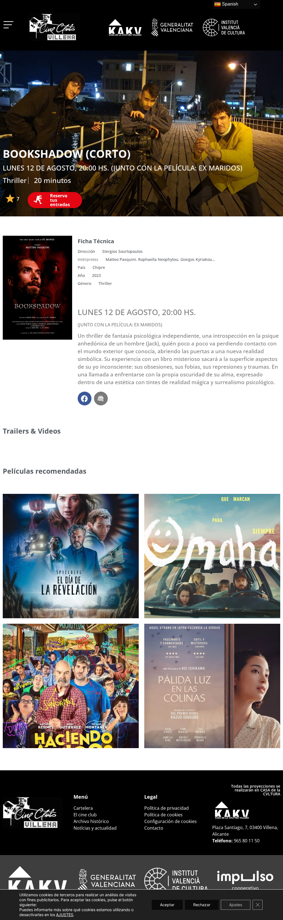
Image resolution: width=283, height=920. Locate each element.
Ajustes (235, 904)
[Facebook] (84, 398)
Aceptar (167, 904)
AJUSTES (64, 914)
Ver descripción (31, 603)
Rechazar (201, 904)
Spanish (229, 4)
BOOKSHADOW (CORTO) (66, 153)
